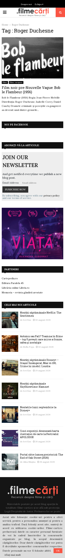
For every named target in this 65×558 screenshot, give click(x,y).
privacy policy (51, 195)
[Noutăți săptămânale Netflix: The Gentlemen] (10, 320)
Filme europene (16, 82)
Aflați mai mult (12, 555)
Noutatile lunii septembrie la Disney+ (38, 409)
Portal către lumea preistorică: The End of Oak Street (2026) (41, 456)
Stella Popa (28, 347)
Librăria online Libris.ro (15, 287)
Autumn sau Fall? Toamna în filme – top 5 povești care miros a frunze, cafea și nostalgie (41, 339)
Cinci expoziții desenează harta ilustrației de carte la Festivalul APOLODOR (39, 434)
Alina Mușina (29, 462)
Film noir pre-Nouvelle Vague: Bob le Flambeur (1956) (31, 89)
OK (58, 550)
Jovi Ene (27, 320)
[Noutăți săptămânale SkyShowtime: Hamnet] (10, 391)
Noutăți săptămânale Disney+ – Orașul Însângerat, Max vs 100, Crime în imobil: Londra (39, 363)
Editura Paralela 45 (13, 283)
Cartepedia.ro (10, 278)
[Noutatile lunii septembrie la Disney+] (10, 414)
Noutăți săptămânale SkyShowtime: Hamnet (34, 385)
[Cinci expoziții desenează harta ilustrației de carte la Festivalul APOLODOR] (10, 438)
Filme (5, 82)
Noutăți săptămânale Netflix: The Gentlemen (40, 314)
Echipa (38, 4)
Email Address (10, 182)
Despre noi (26, 4)
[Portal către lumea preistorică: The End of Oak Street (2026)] (10, 462)
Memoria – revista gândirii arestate (22, 292)
